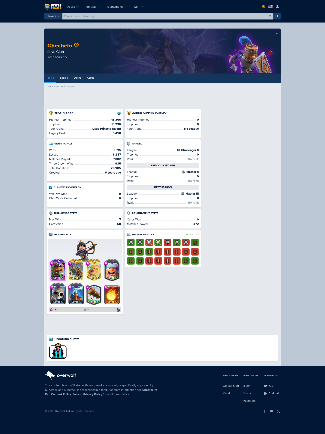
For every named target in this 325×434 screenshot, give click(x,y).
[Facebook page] (264, 411)
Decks (71, 7)
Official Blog (231, 386)
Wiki (136, 7)
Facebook (249, 401)
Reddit (227, 393)
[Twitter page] (278, 411)
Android (273, 393)
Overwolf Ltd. (62, 411)
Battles (64, 77)
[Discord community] (271, 411)
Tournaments (114, 7)
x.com (247, 386)
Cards (90, 77)
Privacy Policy (92, 394)
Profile (50, 77)
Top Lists (90, 7)
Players (51, 16)
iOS (270, 386)
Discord (248, 393)
